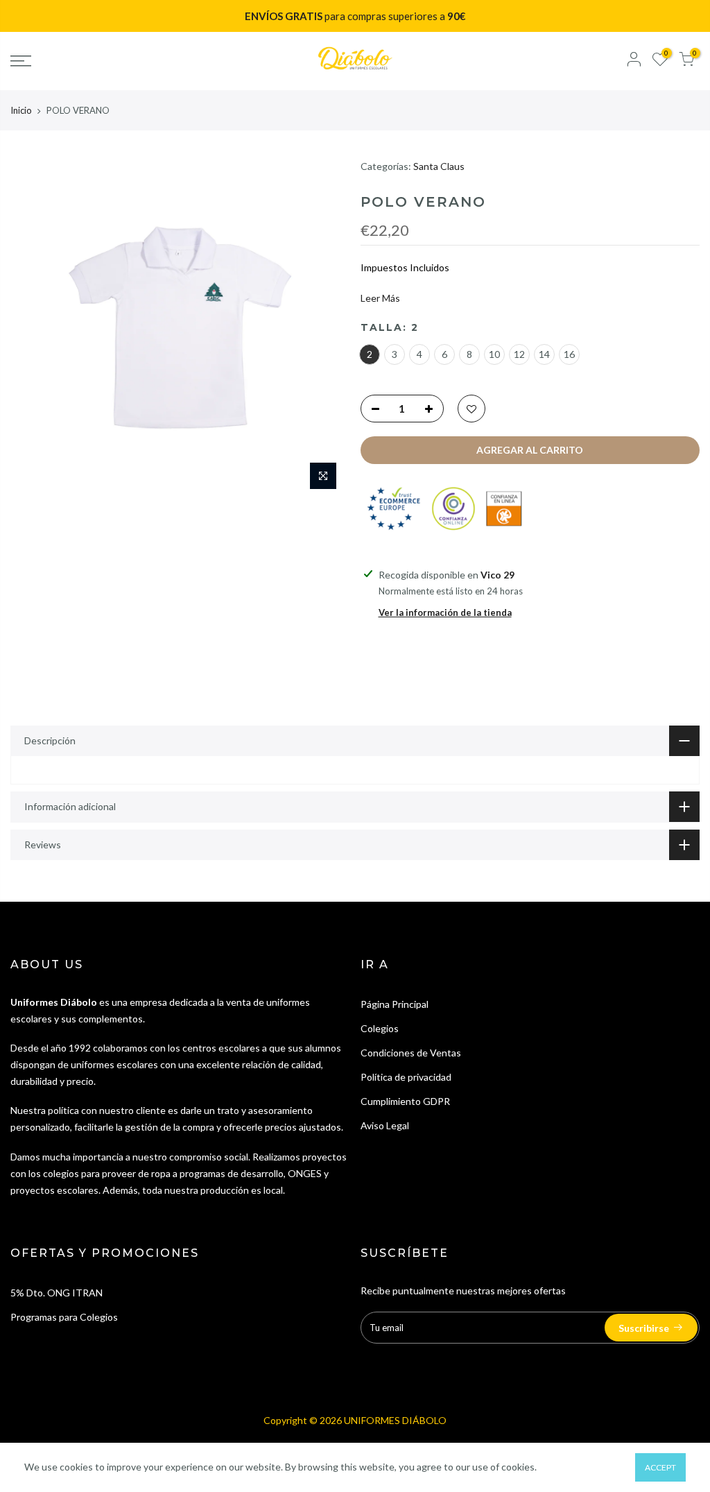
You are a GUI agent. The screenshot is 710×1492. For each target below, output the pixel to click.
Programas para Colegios (64, 1317)
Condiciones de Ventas (411, 1052)
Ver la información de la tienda (445, 612)
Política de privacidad (406, 1077)
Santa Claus (439, 166)
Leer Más (380, 298)
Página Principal (394, 1004)
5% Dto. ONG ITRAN (56, 1292)
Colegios (380, 1028)
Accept (660, 1467)
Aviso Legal (385, 1125)
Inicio (21, 110)
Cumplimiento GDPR (405, 1101)
